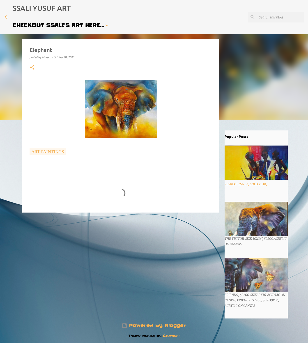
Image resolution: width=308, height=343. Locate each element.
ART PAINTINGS (47, 151)
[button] (32, 68)
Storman (171, 336)
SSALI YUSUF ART (42, 8)
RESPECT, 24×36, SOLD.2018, (246, 184)
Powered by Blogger (156, 326)
